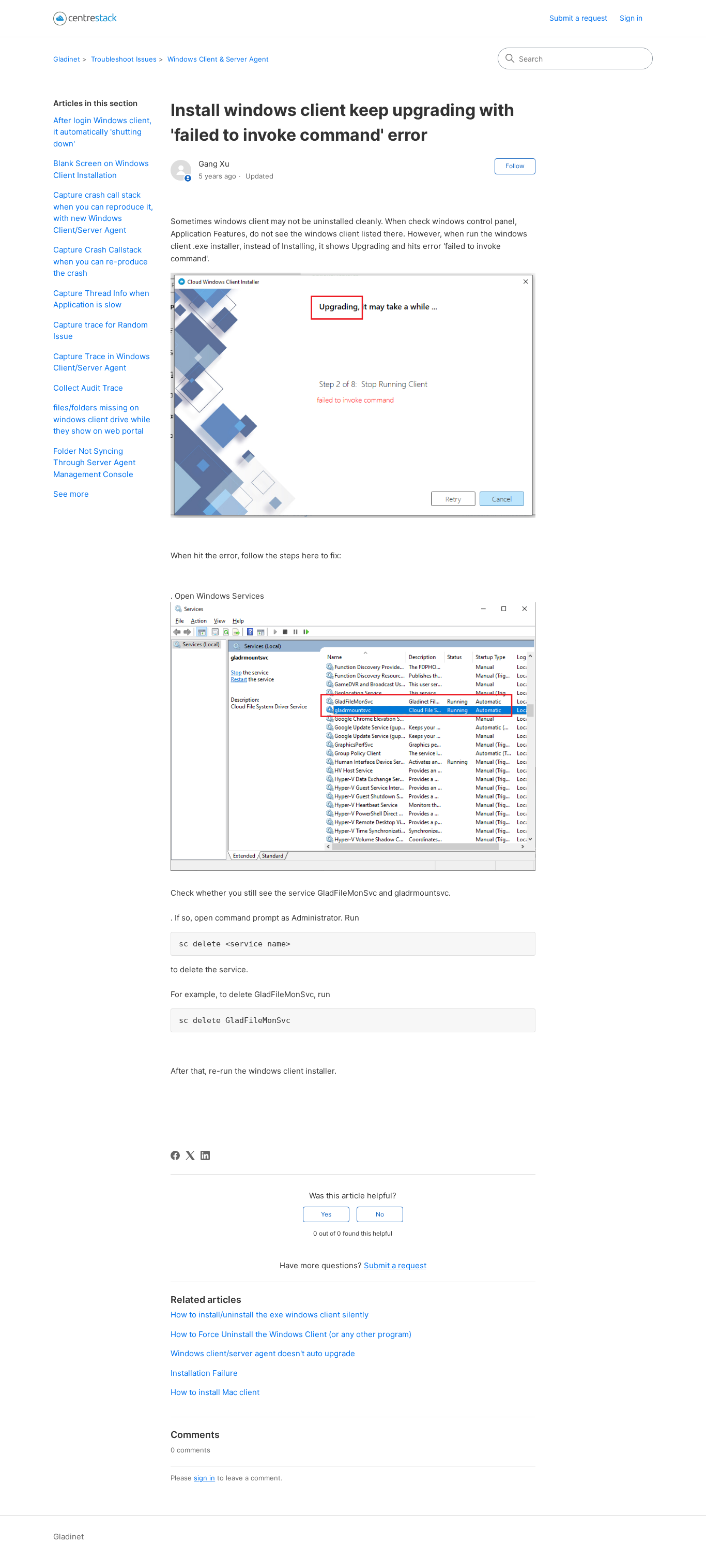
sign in (204, 1478)
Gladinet (66, 59)
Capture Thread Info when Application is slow (101, 299)
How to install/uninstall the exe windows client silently (270, 1314)
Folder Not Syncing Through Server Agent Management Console (94, 462)
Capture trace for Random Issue (100, 331)
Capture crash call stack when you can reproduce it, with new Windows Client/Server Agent (103, 212)
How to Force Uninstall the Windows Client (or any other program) (291, 1334)
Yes (326, 1214)
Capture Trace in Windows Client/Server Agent (101, 362)
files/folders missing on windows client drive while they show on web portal (101, 419)
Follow (515, 166)
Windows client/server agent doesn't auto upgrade (263, 1353)
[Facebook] (175, 1155)
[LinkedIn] (205, 1155)
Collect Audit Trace (88, 388)
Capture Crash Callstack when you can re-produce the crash (100, 261)
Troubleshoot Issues (124, 59)
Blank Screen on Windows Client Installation (101, 169)
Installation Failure (204, 1373)
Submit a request (578, 17)
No (380, 1214)
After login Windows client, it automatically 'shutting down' (102, 132)
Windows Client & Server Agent (218, 59)
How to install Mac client (215, 1392)
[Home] (85, 18)
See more (71, 494)
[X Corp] (190, 1155)
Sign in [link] (631, 17)
